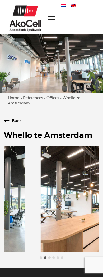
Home (13, 98)
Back (17, 121)
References (33, 98)
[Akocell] (23, 17)
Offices (52, 98)
